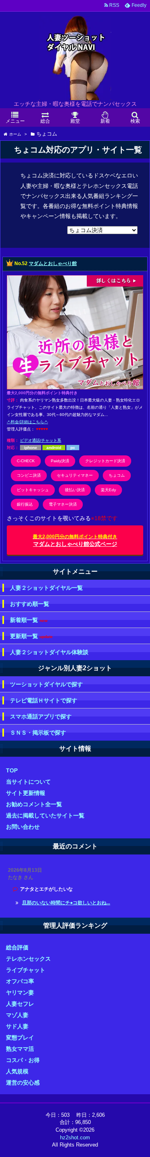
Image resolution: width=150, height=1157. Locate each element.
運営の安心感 (23, 1082)
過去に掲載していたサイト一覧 (45, 815)
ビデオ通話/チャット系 (40, 440)
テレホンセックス (28, 958)
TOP (12, 770)
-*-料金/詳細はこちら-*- (27, 422)
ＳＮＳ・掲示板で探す (38, 732)
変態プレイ (20, 1037)
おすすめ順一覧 (29, 604)
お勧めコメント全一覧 (34, 804)
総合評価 (17, 947)
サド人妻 (17, 1026)
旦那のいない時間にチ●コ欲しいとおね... (66, 903)
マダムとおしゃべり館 (53, 263)
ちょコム (117, 475)
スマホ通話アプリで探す (41, 716)
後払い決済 (75, 490)
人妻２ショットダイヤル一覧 (46, 588)
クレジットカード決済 (105, 461)
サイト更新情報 (25, 793)
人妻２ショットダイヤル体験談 (49, 652)
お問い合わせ (23, 826)
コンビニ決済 (29, 475)
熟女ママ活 (20, 1049)
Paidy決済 (60, 461)
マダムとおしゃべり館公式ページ (75, 540)
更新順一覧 (31, 636)
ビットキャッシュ (33, 490)
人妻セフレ (20, 1004)
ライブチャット (25, 970)
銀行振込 (25, 504)
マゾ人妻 (17, 1015)
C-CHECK (26, 461)
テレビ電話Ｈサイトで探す (43, 700)
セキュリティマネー (75, 475)
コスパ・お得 (23, 1060)
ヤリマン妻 (20, 992)
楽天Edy (108, 490)
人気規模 (17, 1071)
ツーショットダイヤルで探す (46, 684)
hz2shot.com (75, 1137)
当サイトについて (28, 781)
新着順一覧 (29, 620)
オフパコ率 (20, 981)
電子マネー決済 (63, 504)
